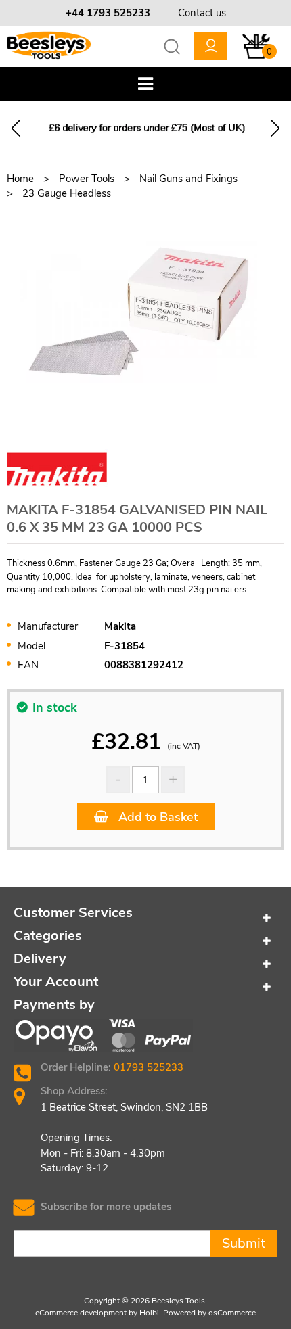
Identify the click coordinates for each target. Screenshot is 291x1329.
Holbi (149, 1312)
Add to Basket (156, 817)
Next (275, 128)
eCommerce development (81, 1312)
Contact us (202, 13)
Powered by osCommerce (209, 1312)
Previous (16, 128)
